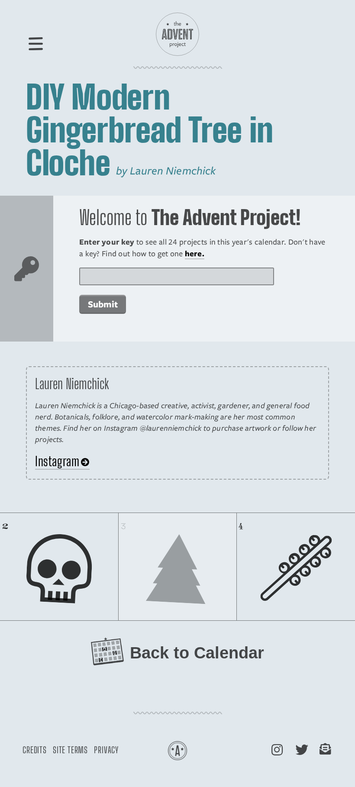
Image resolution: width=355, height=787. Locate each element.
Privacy (106, 750)
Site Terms (70, 750)
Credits (35, 750)
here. (194, 253)
